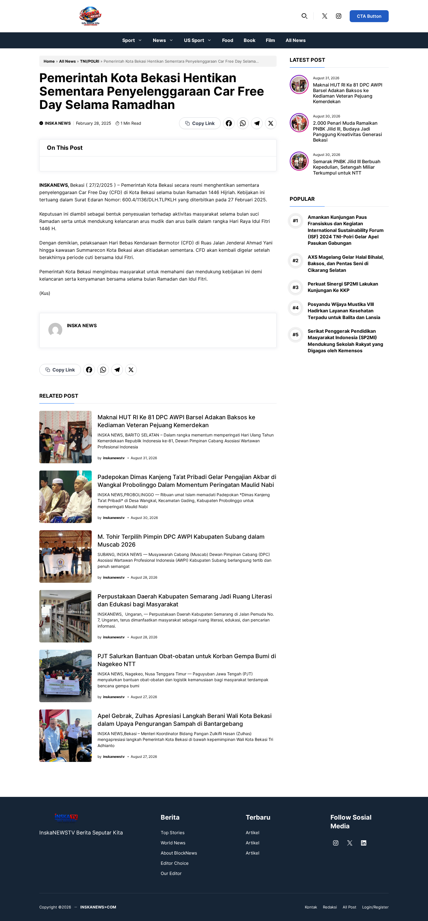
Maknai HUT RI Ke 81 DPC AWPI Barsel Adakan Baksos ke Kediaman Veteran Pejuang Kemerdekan (347, 93)
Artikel (252, 832)
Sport (128, 40)
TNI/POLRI (89, 61)
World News (173, 843)
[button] (304, 16)
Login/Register (375, 907)
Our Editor (171, 873)
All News (296, 40)
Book (249, 40)
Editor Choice (175, 863)
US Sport (194, 40)
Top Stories (173, 832)
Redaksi (330, 907)
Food (227, 40)
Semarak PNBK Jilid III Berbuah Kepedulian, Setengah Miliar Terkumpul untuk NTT (347, 167)
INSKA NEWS (58, 123)
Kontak (311, 907)
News (159, 40)
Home (49, 61)
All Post (349, 907)
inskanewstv (114, 458)
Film (270, 40)
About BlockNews (179, 853)
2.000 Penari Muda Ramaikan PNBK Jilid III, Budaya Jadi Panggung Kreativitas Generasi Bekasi (347, 131)
